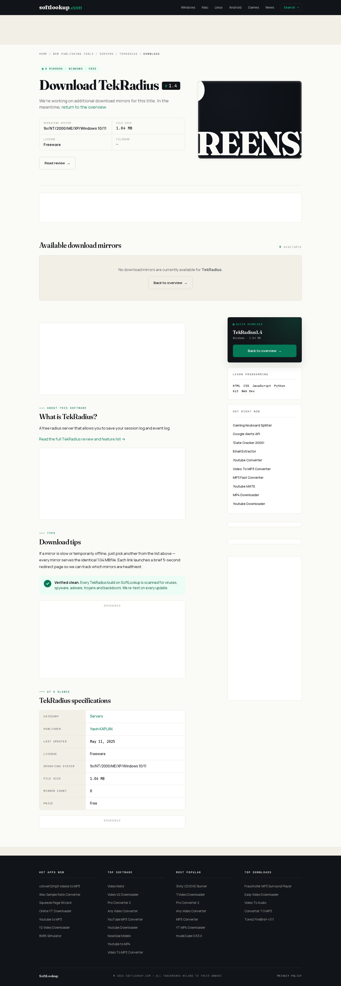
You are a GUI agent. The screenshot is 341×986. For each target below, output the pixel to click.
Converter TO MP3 (258, 911)
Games (253, 7)
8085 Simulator (50, 936)
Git (235, 391)
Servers (107, 53)
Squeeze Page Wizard (55, 903)
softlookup (60, 7)
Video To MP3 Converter (252, 469)
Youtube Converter (247, 460)
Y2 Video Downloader (54, 927)
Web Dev (248, 391)
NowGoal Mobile (119, 936)
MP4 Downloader (246, 495)
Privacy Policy (289, 975)
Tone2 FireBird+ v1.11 (259, 919)
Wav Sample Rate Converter (59, 894)
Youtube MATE (244, 486)
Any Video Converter (123, 911)
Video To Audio (255, 903)
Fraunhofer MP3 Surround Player (268, 886)
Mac (205, 7)
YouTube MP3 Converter (125, 919)
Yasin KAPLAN (101, 729)
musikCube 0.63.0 (189, 936)
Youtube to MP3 (50, 919)
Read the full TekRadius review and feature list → (82, 439)
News (270, 7)
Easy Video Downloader (261, 894)
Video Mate (116, 886)
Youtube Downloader (249, 503)
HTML (236, 386)
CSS (246, 386)
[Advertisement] (170, 29)
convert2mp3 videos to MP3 (59, 886)
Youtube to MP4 (119, 944)
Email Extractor (244, 451)
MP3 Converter (187, 919)
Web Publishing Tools (73, 53)
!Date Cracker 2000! (248, 442)
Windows (188, 7)
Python (279, 386)
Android (235, 7)
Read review (57, 163)
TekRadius (128, 53)
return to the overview (83, 107)
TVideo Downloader (190, 894)
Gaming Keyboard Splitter (252, 425)
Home (43, 53)
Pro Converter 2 (119, 903)
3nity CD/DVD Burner (191, 886)
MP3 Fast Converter (248, 477)
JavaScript (261, 386)
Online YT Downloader (55, 911)
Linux (219, 7)
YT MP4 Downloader (190, 927)
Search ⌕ (291, 7)
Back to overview (171, 282)
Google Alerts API (246, 434)
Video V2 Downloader (123, 894)
